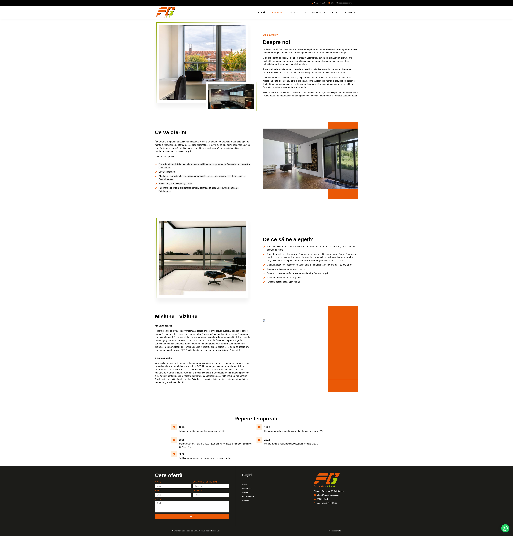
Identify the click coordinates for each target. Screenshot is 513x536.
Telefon (198, 491)
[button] (505, 528)
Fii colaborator (315, 12)
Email (158, 491)
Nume (158, 482)
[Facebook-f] (355, 3)
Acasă (261, 12)
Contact (350, 12)
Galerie (335, 12)
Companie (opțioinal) (205, 482)
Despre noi (277, 12)
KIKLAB (196, 531)
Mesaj (158, 499)
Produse (295, 12)
